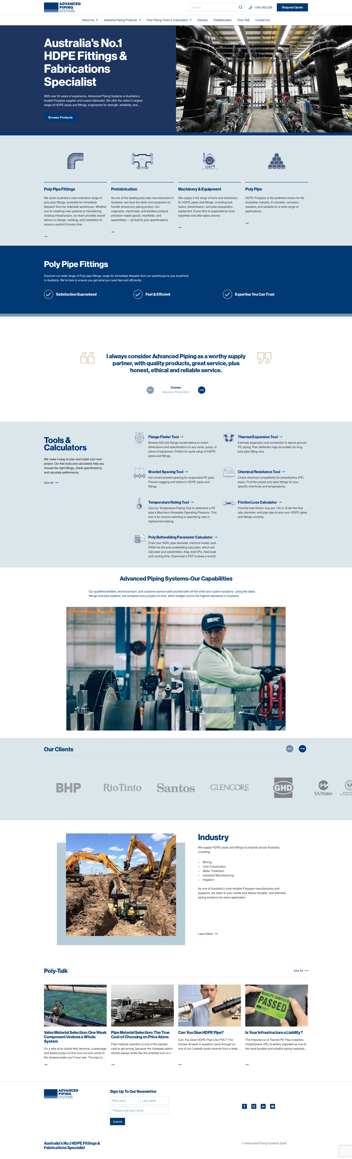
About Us (88, 20)
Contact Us (262, 20)
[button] (150, 390)
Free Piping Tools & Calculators (167, 20)
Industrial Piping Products (120, 20)
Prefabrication (223, 20)
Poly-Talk (244, 20)
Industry (202, 20)
